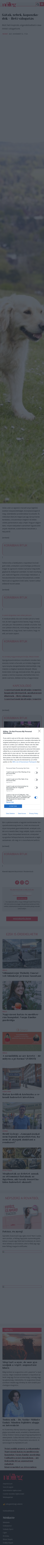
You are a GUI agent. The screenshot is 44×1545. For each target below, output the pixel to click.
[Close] (40, 732)
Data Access (22, 813)
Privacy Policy (33, 813)
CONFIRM (13, 806)
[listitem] (22, 768)
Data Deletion (10, 813)
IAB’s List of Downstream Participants (24, 762)
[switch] (36, 773)
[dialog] (22, 772)
